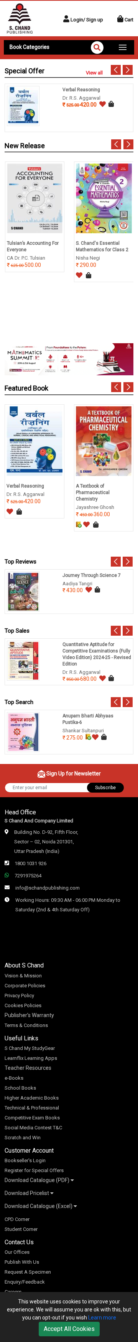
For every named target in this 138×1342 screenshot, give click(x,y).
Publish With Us (22, 1262)
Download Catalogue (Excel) (39, 1206)
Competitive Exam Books (32, 1118)
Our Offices (17, 1252)
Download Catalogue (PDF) (38, 1180)
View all (94, 73)
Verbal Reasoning (81, 89)
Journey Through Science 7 (91, 575)
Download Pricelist (27, 1193)
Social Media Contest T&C (33, 1127)
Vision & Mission (23, 976)
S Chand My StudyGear (30, 1048)
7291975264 (28, 876)
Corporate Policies (25, 985)
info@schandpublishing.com (47, 888)
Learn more (102, 1318)
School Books (20, 1088)
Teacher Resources (28, 1068)
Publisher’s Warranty (29, 1015)
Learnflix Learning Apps (31, 1058)
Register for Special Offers (34, 1170)
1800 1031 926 (30, 863)
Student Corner (21, 1229)
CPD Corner (17, 1219)
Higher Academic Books (32, 1098)
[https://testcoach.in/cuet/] (69, 359)
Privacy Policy (19, 995)
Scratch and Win (23, 1137)
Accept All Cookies (69, 1328)
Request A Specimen (28, 1272)
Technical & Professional (32, 1108)
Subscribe (105, 787)
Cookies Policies (23, 1005)
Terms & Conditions (26, 1025)
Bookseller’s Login (25, 1160)
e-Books (14, 1078)
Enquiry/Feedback (25, 1282)
